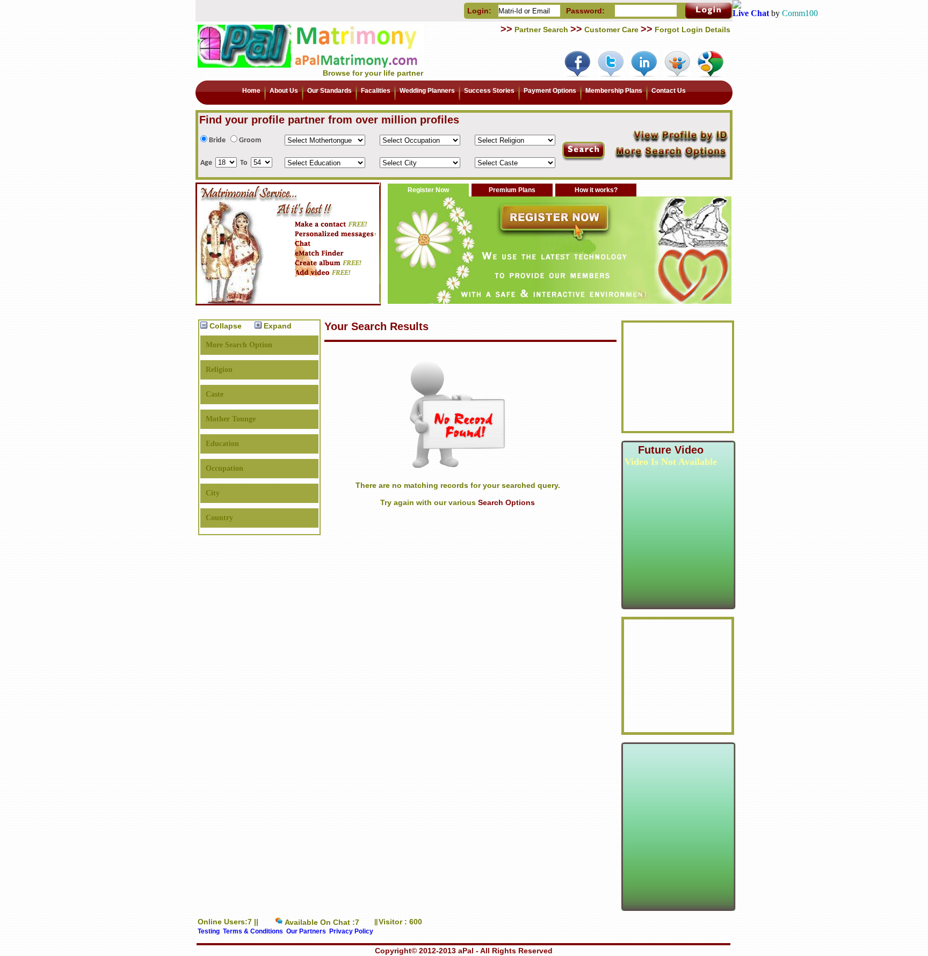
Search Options (506, 502)
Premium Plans (512, 190)
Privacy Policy (351, 931)
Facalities (375, 90)
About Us (284, 90)
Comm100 (800, 13)
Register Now (428, 190)
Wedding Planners (427, 90)
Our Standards (329, 90)
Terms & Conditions (253, 931)
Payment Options (550, 90)
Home (251, 90)
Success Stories (489, 90)
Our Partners (306, 931)
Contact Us (668, 90)
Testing (209, 931)
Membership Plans (613, 90)
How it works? (596, 190)
